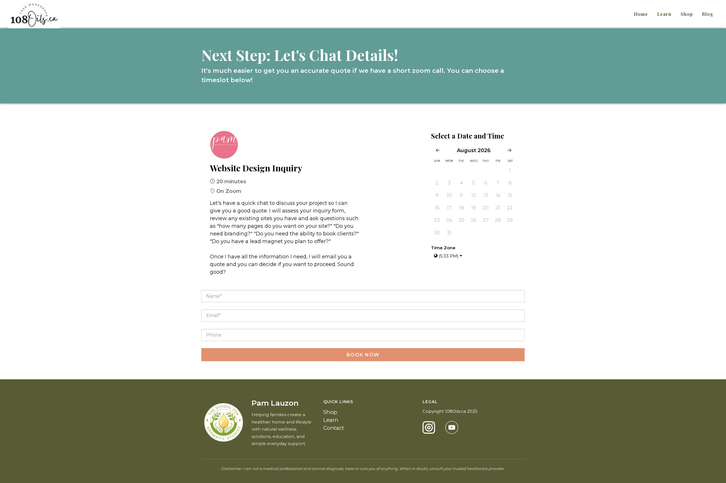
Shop (687, 14)
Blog (707, 14)
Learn (664, 14)
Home (641, 14)
